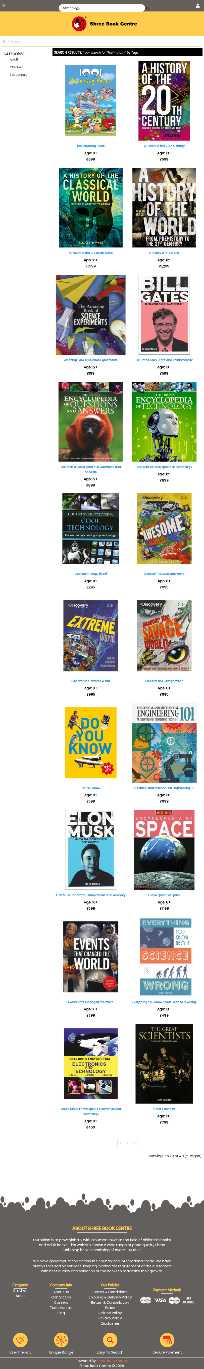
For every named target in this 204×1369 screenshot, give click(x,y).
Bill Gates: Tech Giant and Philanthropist (164, 360)
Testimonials (61, 1307)
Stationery (18, 74)
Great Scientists (164, 1109)
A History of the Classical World (91, 253)
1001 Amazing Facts (90, 146)
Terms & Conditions (110, 1291)
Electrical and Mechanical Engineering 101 (164, 788)
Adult (14, 59)
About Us (61, 1291)
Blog (61, 1312)
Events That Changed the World (90, 1002)
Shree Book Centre (112, 1360)
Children (16, 67)
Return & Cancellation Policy (110, 1305)
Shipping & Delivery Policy (110, 1297)
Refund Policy (110, 1312)
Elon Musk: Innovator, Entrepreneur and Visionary (90, 895)
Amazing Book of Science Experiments (90, 360)
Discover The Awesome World (164, 574)
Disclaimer (110, 1323)
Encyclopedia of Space (164, 895)
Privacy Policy (110, 1318)
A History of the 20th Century (164, 146)
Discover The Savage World (164, 681)
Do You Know (91, 788)
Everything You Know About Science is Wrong (164, 1002)
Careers (61, 1302)
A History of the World (164, 253)
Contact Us (61, 1297)
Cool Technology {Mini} (91, 574)
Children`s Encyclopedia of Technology (164, 467)
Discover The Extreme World (90, 681)
